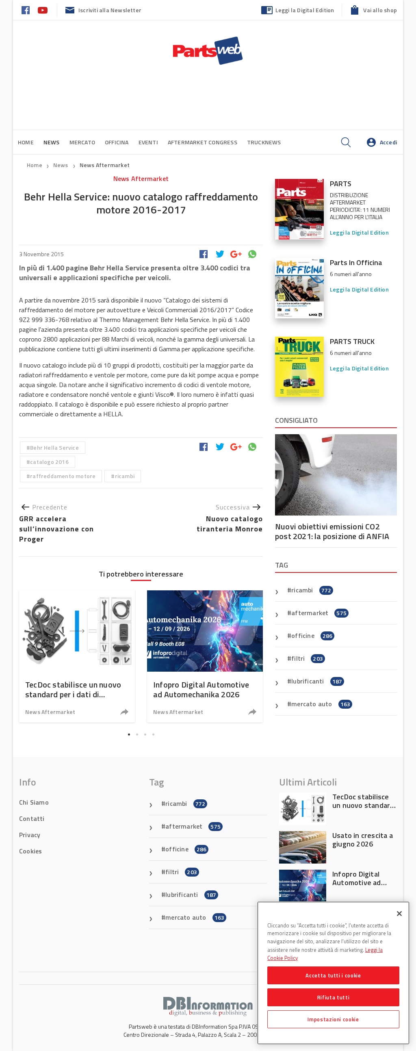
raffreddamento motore (62, 476)
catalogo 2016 (49, 461)
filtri (307, 658)
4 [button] (153, 734)
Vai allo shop (380, 10)
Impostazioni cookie (333, 1019)
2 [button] (137, 734)
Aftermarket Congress (202, 142)
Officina (117, 142)
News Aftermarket (105, 165)
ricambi (124, 476)
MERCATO (82, 142)
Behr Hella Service (54, 447)
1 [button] (129, 734)
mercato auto (320, 704)
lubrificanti (316, 681)
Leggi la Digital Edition (304, 10)
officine (311, 635)
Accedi (388, 142)
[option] (77, 656)
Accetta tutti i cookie (333, 975)
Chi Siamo (34, 802)
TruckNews (264, 142)
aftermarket (319, 613)
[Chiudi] (399, 914)
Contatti (32, 818)
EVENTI (148, 142)
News (61, 165)
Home (26, 142)
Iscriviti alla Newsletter (109, 10)
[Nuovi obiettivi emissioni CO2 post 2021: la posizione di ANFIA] (336, 475)
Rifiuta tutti (333, 997)
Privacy (29, 835)
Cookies (30, 851)
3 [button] (145, 734)
